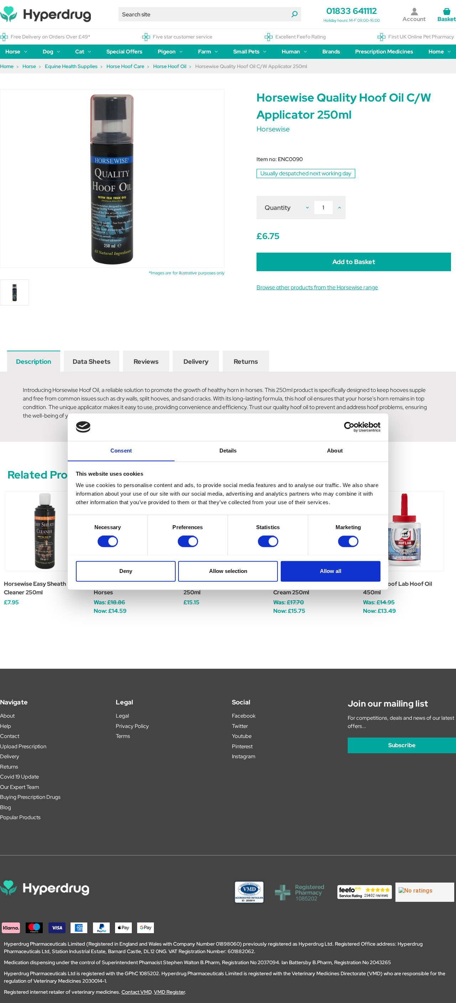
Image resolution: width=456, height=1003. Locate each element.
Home (436, 51)
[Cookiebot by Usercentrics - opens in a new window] (349, 427)
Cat (79, 51)
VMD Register (169, 992)
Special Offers (124, 51)
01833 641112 (351, 10)
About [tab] (335, 451)
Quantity (278, 207)
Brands (331, 51)
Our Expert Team (19, 787)
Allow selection (228, 571)
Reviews (146, 361)
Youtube (242, 736)
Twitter (240, 726)
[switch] (188, 541)
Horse (12, 51)
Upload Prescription (23, 746)
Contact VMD (136, 992)
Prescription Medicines (384, 51)
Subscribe (401, 745)
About (7, 715)
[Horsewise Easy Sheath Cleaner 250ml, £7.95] (45, 531)
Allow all (330, 571)
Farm (204, 51)
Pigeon (167, 51)
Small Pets (246, 51)
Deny (125, 571)
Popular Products (20, 817)
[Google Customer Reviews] (424, 892)
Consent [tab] (121, 451)
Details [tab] (228, 451)
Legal (122, 715)
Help (5, 726)
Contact (9, 736)
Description (33, 361)
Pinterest (242, 746)
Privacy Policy (132, 726)
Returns (246, 361)
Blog (5, 807)
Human (291, 51)
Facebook (243, 715)
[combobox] (210, 14)
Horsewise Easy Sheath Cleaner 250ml (35, 588)
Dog (48, 51)
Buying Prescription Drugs (30, 797)
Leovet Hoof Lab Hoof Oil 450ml (397, 588)
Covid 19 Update (19, 776)
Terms (123, 736)
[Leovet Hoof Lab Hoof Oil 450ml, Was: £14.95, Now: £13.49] (404, 531)
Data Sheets (91, 361)
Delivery (195, 361)
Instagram (243, 756)
